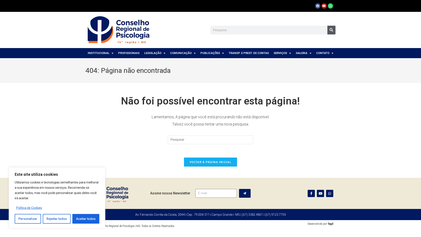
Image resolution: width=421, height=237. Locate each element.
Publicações (210, 53)
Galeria (301, 53)
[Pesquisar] (331, 30)
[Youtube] (324, 6)
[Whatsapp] (330, 6)
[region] (57, 197)
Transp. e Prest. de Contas (249, 53)
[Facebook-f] (311, 193)
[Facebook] (317, 6)
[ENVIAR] (245, 193)
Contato (322, 53)
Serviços (280, 53)
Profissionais (128, 53)
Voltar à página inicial (210, 162)
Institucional (98, 53)
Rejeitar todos (56, 219)
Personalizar (27, 219)
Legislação (152, 53)
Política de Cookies (29, 208)
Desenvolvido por (320, 223)
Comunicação (181, 53)
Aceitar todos (86, 219)
